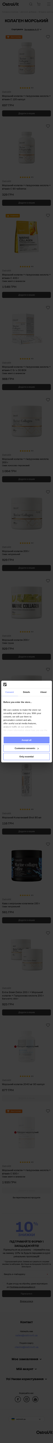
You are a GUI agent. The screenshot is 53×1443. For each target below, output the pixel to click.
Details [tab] (26, 692)
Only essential (26, 756)
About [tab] (43, 692)
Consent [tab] (9, 692)
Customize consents (25, 748)
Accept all (27, 740)
